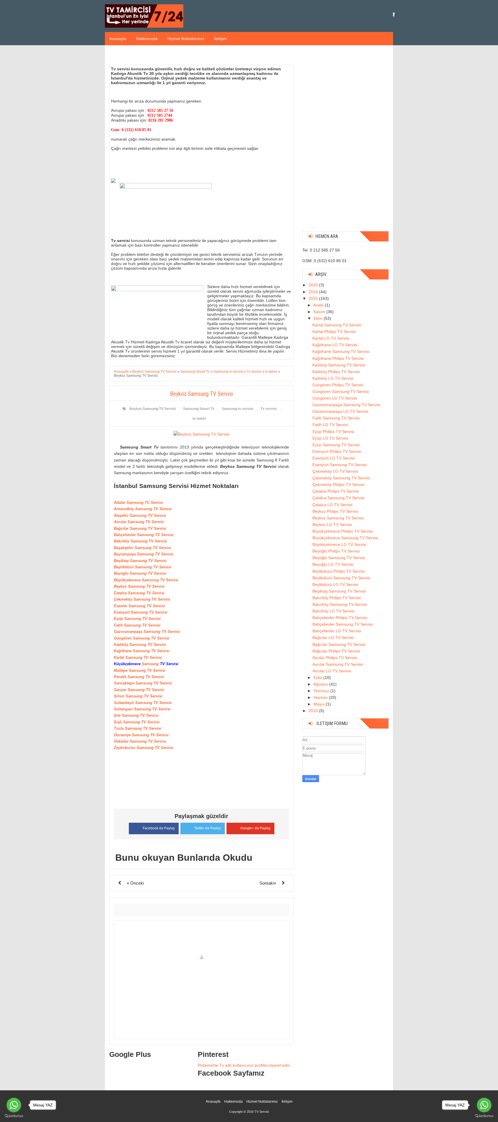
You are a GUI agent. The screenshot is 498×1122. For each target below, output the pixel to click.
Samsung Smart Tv (198, 409)
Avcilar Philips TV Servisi (334, 657)
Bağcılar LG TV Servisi (333, 637)
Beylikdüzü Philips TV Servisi (338, 571)
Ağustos (321, 684)
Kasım (320, 311)
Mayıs (320, 704)
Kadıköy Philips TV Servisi (336, 371)
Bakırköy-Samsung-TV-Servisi (339, 604)
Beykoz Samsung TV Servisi (152, 409)
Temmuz (322, 690)
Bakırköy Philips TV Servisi (336, 597)
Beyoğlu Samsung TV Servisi (338, 557)
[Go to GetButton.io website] (484, 1116)
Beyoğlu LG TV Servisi (332, 564)
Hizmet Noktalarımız (185, 38)
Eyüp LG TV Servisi (330, 438)
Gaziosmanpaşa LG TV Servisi (340, 411)
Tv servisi (269, 409)
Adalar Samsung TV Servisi (138, 502)
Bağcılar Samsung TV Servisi (338, 644)
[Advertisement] (345, 140)
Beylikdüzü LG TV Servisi (335, 584)
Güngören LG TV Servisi (334, 398)
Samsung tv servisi (237, 409)
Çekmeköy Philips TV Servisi (338, 484)
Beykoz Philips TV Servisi (335, 511)
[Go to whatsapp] (484, 1105)
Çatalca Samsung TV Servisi (338, 497)
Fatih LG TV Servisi (330, 424)
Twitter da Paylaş (207, 828)
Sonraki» (267, 883)
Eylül (318, 677)
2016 (314, 292)
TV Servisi (261, 1111)
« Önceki (135, 883)
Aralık (319, 305)
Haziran (321, 697)
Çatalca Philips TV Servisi (335, 491)
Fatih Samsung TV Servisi (336, 418)
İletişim (220, 38)
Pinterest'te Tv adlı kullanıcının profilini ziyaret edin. (244, 1065)
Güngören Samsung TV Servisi (340, 391)
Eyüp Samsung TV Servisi (336, 444)
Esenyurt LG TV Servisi (333, 458)
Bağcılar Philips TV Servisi (336, 651)
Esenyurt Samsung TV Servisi (339, 464)
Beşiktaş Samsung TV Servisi (339, 591)
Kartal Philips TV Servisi (334, 331)
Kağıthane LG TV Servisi (334, 345)
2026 (314, 285)
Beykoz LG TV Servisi (332, 524)
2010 (314, 710)
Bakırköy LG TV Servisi (333, 611)
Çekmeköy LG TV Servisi (335, 471)
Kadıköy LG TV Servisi (332, 378)
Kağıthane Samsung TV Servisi (340, 351)
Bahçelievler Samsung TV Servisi (342, 624)
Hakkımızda (147, 38)
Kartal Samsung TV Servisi (336, 325)
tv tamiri (199, 419)
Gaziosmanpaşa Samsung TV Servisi (346, 404)
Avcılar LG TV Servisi (331, 671)
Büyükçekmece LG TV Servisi (339, 544)
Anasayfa (117, 38)
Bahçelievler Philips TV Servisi (339, 617)
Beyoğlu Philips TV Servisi (336, 551)
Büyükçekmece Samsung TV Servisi (345, 538)
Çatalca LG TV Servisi (332, 504)
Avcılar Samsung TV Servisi (337, 664)
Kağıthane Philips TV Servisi (338, 358)
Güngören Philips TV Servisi (337, 385)
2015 (314, 298)
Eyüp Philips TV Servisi (333, 431)
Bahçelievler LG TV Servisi (336, 631)
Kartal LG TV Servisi (330, 338)
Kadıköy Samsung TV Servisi (338, 365)
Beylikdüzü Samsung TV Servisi (341, 578)
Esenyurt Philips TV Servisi (336, 451)
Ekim (319, 318)
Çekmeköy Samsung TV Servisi (341, 478)
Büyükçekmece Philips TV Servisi (342, 531)
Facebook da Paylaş (159, 828)
